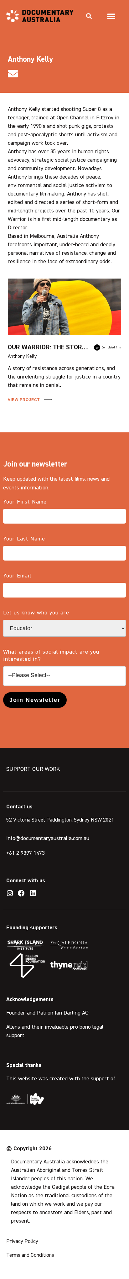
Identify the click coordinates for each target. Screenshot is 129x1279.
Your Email (17, 576)
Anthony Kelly (22, 356)
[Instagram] (9, 893)
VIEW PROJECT (24, 400)
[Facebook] (21, 893)
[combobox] (64, 676)
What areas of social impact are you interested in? (51, 655)
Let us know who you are (36, 613)
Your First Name (25, 502)
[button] (89, 16)
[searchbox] (64, 675)
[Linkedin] (32, 893)
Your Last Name (24, 539)
